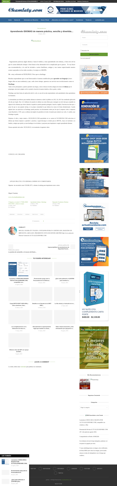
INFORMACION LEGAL (59, 1)
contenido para (99, 20)
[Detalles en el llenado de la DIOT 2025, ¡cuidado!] (41, 294)
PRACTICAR (35, 214)
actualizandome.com (66, 479)
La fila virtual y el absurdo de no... (65, 303)
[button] (12, 1)
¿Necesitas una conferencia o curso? (62, 20)
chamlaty (22, 227)
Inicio (10, 20)
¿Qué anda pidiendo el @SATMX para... (18, 480)
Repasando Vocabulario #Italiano (60, 202)
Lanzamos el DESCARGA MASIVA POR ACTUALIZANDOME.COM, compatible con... (19, 280)
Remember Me (85, 50)
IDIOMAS (27, 214)
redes (42, 214)
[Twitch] (114, 1)
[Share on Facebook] (46, 221)
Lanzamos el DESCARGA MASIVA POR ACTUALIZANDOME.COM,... (19, 461)
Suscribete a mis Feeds (96, 415)
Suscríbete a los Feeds (71, 1)
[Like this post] (44, 221)
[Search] (108, 19)
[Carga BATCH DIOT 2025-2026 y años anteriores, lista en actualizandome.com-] (19, 294)
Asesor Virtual (45, 20)
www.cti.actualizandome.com (16, 197)
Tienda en (88, 20)
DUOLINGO (19, 214)
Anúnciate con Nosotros (31, 20)
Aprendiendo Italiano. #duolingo (38, 202)
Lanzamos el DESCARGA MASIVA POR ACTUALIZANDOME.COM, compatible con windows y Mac (92, 422)
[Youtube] (110, 1)
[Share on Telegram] (51, 221)
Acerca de (17, 20)
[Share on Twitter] (48, 221)
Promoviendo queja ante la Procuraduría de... (19, 471)
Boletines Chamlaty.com (83, 1)
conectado (23, 366)
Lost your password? (85, 58)
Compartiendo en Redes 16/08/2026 (24, 1)
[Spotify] (112, 1)
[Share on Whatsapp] (49, 221)
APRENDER (12, 214)
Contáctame (79, 20)
